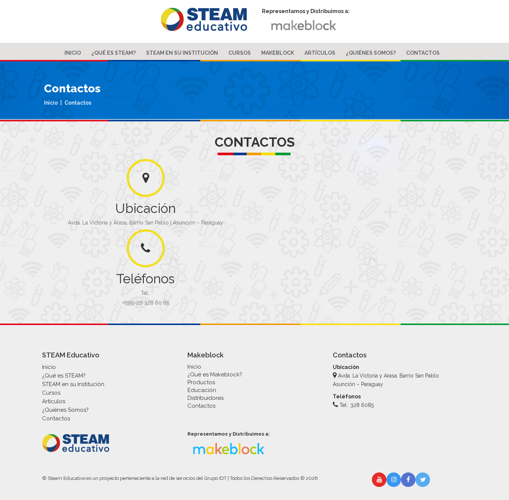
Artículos (319, 53)
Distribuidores (205, 398)
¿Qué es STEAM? (64, 375)
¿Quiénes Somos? (371, 53)
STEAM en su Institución (182, 53)
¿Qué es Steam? (113, 53)
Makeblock (277, 53)
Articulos (53, 401)
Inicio (72, 53)
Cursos (239, 53)
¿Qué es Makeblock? (214, 374)
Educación (201, 390)
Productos (201, 382)
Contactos (423, 53)
